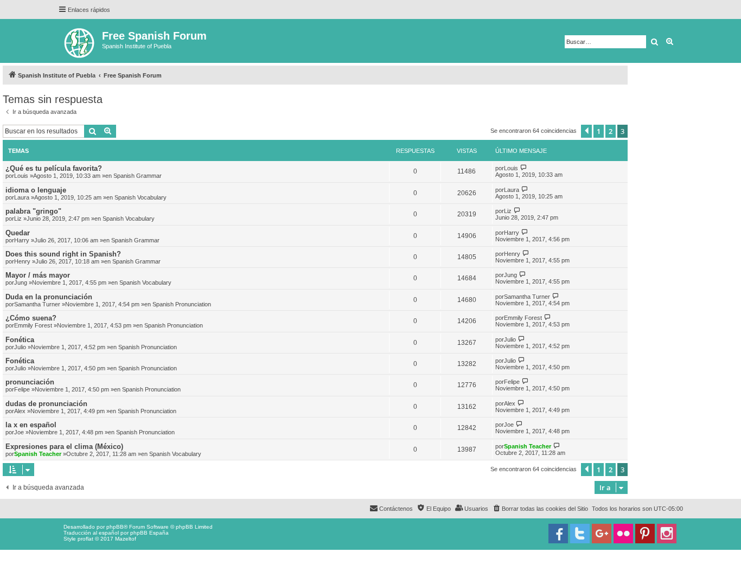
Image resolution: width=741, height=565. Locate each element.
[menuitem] (540, 508)
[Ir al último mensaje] (524, 167)
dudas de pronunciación (46, 404)
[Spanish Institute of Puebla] (80, 41)
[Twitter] (580, 533)
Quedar (17, 233)
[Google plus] (601, 533)
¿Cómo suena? (30, 318)
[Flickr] (623, 533)
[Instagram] (666, 533)
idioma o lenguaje (35, 190)
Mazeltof (125, 539)
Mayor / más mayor (37, 275)
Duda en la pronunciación (48, 297)
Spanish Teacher (37, 454)
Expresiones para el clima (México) (64, 446)
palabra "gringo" (33, 211)
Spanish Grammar (137, 175)
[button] (586, 131)
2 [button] (610, 131)
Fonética (19, 340)
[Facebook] (558, 533)
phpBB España (149, 533)
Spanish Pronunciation (181, 304)
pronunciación (29, 382)
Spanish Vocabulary (140, 197)
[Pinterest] (645, 533)
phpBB (115, 527)
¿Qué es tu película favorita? (53, 168)
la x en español (30, 425)
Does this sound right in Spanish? (63, 254)
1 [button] (599, 131)
